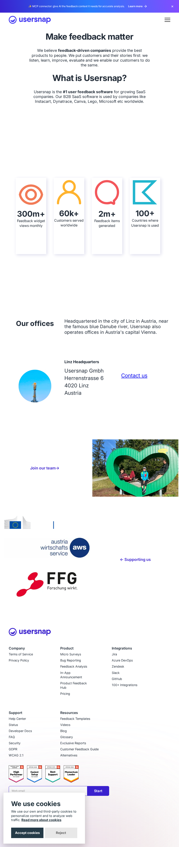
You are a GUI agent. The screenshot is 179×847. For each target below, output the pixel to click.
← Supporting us (135, 559)
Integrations (122, 648)
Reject (61, 833)
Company (17, 648)
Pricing (65, 693)
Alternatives (68, 755)
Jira (114, 654)
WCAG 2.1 (16, 755)
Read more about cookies (41, 820)
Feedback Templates (75, 718)
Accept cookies (27, 833)
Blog (63, 731)
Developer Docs (20, 731)
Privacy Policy (19, 660)
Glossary (66, 737)
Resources (69, 713)
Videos (65, 725)
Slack (116, 673)
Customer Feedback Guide (79, 749)
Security (15, 743)
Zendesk (118, 666)
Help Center (17, 718)
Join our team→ (44, 468)
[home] (30, 20)
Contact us (134, 375)
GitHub (117, 679)
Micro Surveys (70, 654)
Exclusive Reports (73, 743)
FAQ (12, 737)
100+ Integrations (124, 685)
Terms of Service (21, 654)
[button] (167, 20)
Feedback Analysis (73, 666)
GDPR (13, 749)
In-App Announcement (71, 675)
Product (67, 648)
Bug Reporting (70, 660)
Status (13, 725)
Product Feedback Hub (73, 685)
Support (15, 713)
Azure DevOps (122, 660)
